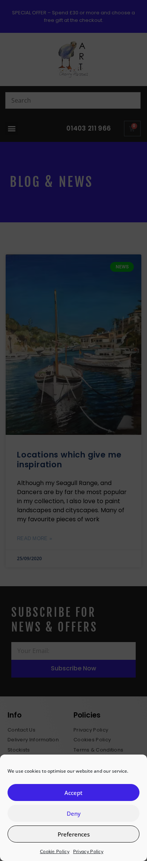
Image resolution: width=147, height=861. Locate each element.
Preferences (74, 834)
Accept (73, 792)
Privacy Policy (88, 851)
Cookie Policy (54, 851)
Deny (74, 813)
